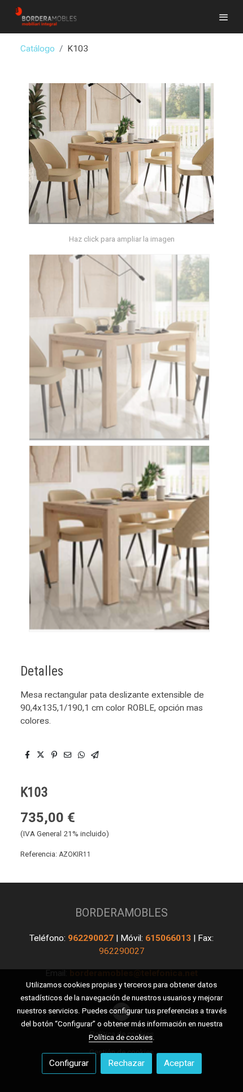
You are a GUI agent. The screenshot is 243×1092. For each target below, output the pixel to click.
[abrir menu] (224, 17)
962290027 (92, 938)
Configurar (69, 1063)
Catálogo (37, 49)
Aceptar (179, 1063)
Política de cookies (121, 1037)
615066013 (169, 938)
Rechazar (126, 1063)
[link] (45, 17)
